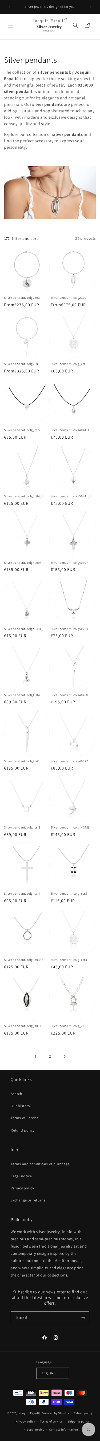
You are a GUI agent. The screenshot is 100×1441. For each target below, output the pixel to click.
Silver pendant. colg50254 (69, 629)
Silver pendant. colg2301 (21, 364)
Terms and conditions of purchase (40, 1164)
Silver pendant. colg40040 (23, 695)
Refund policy (22, 1130)
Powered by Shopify (55, 1413)
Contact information (63, 1429)
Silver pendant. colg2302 (68, 298)
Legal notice (21, 1176)
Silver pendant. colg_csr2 (22, 430)
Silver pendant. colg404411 (70, 430)
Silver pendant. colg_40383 (23, 960)
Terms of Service (25, 1117)
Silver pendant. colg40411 (22, 761)
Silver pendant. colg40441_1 (24, 629)
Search (16, 1093)
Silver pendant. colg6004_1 (23, 496)
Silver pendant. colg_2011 (69, 1026)
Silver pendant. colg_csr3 (22, 827)
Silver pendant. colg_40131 (23, 1026)
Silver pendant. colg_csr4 (22, 893)
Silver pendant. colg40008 (23, 563)
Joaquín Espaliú (29, 1413)
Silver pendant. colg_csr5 (69, 893)
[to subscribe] (83, 1317)
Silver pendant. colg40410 (69, 695)
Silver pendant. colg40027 (69, 761)
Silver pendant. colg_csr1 (69, 364)
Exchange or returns (28, 1200)
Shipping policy (78, 1421)
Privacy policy (22, 1188)
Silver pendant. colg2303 (22, 298)
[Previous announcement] (10, 7)
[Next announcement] (90, 7)
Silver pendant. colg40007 (69, 563)
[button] (11, 25)
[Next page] (64, 1056)
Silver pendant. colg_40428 (70, 827)
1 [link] (36, 1056)
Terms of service (51, 1421)
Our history (20, 1105)
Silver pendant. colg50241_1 (71, 496)
